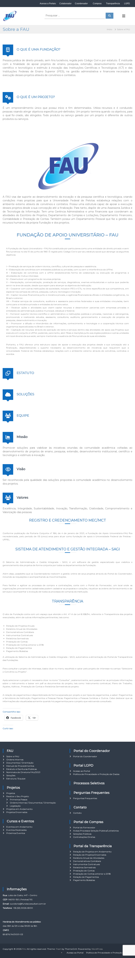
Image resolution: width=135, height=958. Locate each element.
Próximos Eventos (15, 833)
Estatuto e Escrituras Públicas (21, 769)
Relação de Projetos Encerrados (89, 854)
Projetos (10, 793)
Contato (77, 813)
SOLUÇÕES (25, 394)
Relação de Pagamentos (86, 877)
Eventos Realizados (16, 830)
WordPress (97, 949)
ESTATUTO (25, 373)
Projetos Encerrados (16, 812)
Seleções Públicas (82, 834)
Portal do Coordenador (85, 756)
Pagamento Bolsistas (84, 880)
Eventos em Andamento (19, 826)
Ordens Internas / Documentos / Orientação (33, 802)
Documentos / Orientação (19, 762)
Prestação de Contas (84, 870)
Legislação (15, 806)
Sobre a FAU (12, 756)
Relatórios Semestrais (84, 867)
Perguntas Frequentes (85, 798)
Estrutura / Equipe (15, 778)
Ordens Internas (14, 759)
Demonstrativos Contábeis (87, 861)
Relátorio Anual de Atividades (88, 858)
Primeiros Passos (18, 799)
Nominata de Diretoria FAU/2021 (23, 772)
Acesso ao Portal (81, 771)
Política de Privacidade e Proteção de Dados (96, 774)
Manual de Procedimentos (20, 766)
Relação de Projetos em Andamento (92, 851)
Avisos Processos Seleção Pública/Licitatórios (96, 830)
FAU (24, 949)
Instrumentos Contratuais (86, 864)
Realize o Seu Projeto (17, 796)
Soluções (10, 775)
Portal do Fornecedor (84, 827)
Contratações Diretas (84, 837)
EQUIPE (23, 415)
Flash (58, 949)
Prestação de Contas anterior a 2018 (92, 873)
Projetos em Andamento (19, 809)
